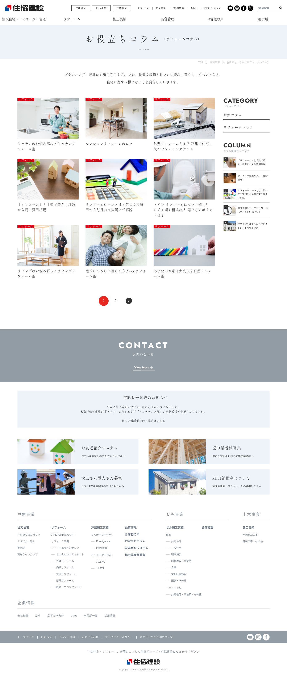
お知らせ (143, 8)
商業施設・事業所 (181, 560)
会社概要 (23, 615)
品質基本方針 (55, 615)
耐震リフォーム (65, 580)
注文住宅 (23, 527)
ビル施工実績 (175, 527)
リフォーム (58, 527)
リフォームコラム (238, 127)
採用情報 (178, 8)
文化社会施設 (178, 574)
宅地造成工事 (250, 534)
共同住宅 (176, 541)
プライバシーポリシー (119, 637)
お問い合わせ (212, 8)
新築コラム (232, 115)
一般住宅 (176, 547)
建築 (168, 534)
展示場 (21, 547)
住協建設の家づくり (28, 534)
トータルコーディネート (70, 554)
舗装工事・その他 (253, 541)
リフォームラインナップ (65, 547)
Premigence (103, 541)
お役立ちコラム (135, 541)
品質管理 (131, 527)
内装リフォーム (65, 567)
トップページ (25, 637)
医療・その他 (178, 580)
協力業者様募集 (135, 555)
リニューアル (173, 587)
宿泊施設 (176, 554)
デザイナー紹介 (26, 541)
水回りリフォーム (66, 574)
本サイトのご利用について (156, 637)
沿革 (38, 615)
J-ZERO (100, 561)
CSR (194, 8)
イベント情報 (67, 637)
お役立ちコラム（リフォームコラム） (248, 62)
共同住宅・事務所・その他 (186, 594)
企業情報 (161, 8)
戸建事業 (80, 8)
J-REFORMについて (62, 534)
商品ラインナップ (27, 554)
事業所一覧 (91, 615)
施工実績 (248, 527)
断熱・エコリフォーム (69, 587)
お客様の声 (132, 534)
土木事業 (122, 8)
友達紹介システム (137, 548)
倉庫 (173, 567)
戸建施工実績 (100, 527)
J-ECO (100, 568)
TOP (200, 62)
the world (101, 547)
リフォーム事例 (60, 541)
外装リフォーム (65, 560)
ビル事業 (101, 8)
